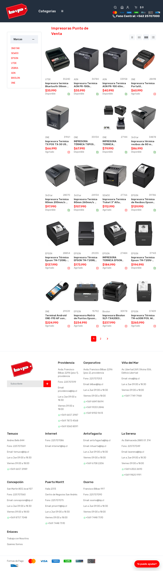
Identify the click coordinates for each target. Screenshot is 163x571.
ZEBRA (14, 68)
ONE (13, 83)
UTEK (14, 63)
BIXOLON (15, 78)
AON (13, 73)
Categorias (47, 11)
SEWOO (14, 53)
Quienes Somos (15, 544)
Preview (59, 70)
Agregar (59, 67)
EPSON (14, 58)
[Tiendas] (122, 7)
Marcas (18, 39)
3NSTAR (15, 48)
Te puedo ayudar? (147, 563)
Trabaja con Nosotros (18, 538)
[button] (115, 7)
